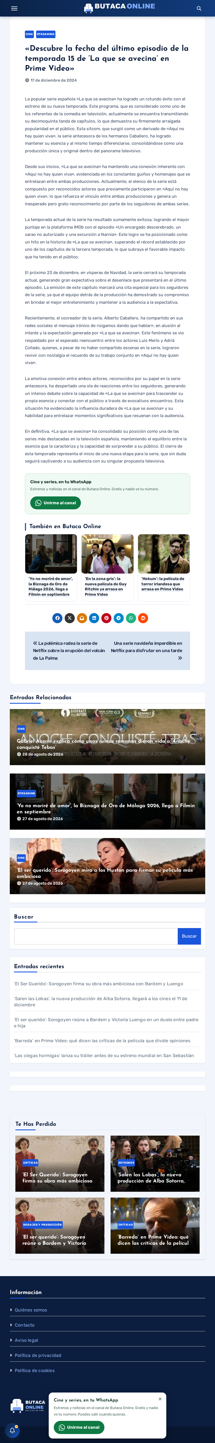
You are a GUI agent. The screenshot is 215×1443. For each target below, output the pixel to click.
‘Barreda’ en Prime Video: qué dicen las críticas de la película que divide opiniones (102, 1040)
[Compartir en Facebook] (57, 618)
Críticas (30, 1162)
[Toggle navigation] (14, 8)
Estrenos (126, 1162)
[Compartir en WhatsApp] (131, 618)
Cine (29, 34)
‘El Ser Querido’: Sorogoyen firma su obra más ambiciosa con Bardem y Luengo (98, 983)
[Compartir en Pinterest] (106, 618)
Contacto (25, 1325)
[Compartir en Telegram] (119, 618)
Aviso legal (26, 1340)
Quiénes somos (31, 1310)
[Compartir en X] (70, 618)
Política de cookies (35, 1370)
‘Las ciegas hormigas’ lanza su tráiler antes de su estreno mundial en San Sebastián (104, 1055)
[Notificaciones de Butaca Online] (12, 1430)
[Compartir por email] (82, 618)
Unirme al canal (60, 502)
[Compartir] (155, 618)
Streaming (46, 34)
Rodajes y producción (42, 1224)
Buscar (24, 917)
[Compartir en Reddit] (143, 618)
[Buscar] (199, 8)
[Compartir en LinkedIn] (94, 618)
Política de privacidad (38, 1355)
